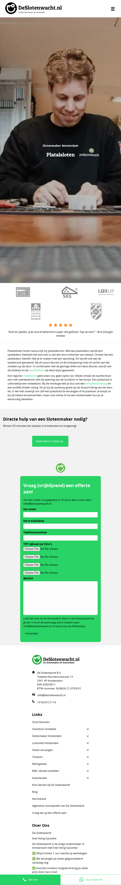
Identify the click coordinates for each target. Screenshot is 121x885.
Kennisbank (39, 799)
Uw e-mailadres (33, 521)
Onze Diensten (41, 722)
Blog (35, 792)
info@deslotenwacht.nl (37, 503)
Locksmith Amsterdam (45, 743)
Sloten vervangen (42, 750)
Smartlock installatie (44, 729)
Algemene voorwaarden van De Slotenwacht (58, 805)
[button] (88, 729)
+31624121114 (46, 702)
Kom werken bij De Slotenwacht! (51, 785)
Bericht (28, 578)
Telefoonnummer (35, 532)
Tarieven (37, 757)
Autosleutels (39, 778)
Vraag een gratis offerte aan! (49, 813)
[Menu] (113, 8)
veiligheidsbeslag (96, 383)
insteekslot (30, 376)
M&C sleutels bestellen (45, 771)
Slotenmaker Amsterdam (46, 736)
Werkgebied (39, 764)
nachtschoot (36, 370)
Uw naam (29, 509)
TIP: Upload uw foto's (37, 544)
